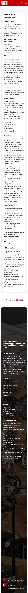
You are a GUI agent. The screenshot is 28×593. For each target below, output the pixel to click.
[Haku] (17, 3)
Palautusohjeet (7, 392)
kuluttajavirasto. (8, 286)
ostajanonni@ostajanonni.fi (15, 580)
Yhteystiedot (6, 378)
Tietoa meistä (6, 389)
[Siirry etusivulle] (4, 3)
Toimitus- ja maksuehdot (10, 385)
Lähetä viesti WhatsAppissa (15, 589)
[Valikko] (26, 2)
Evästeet (5, 396)
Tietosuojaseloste (7, 382)
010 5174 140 (11, 585)
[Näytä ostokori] (21, 3)
